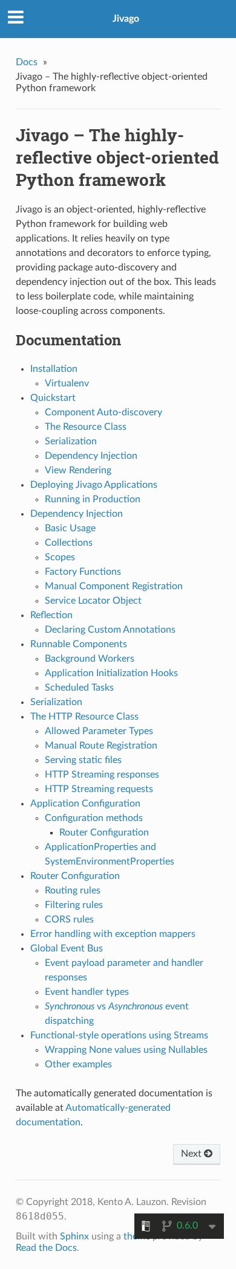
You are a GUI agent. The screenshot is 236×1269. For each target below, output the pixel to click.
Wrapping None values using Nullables (126, 1050)
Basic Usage (70, 528)
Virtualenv (67, 383)
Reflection (51, 615)
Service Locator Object (93, 601)
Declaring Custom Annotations (110, 629)
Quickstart (53, 398)
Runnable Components (78, 644)
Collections (69, 543)
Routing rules (72, 890)
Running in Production (92, 499)
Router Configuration (104, 832)
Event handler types (87, 992)
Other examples (78, 1064)
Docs (27, 62)
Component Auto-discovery (103, 412)
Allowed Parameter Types (99, 731)
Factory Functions (83, 572)
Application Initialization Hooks (111, 673)
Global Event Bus (66, 948)
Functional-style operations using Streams (119, 1035)
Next (192, 1154)
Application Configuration (85, 803)
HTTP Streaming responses (102, 774)
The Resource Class (85, 427)
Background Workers (89, 658)
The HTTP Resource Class (84, 716)
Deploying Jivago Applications (93, 485)
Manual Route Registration (101, 745)
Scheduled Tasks (79, 687)
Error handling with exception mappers (112, 934)
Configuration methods (94, 818)
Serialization (71, 441)
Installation (53, 369)
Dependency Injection (91, 456)
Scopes (60, 557)
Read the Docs (46, 1248)
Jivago (126, 19)
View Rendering (78, 470)
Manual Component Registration (114, 586)
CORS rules (69, 919)
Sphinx (74, 1236)
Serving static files (83, 760)
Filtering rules (74, 905)
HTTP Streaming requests (99, 789)
